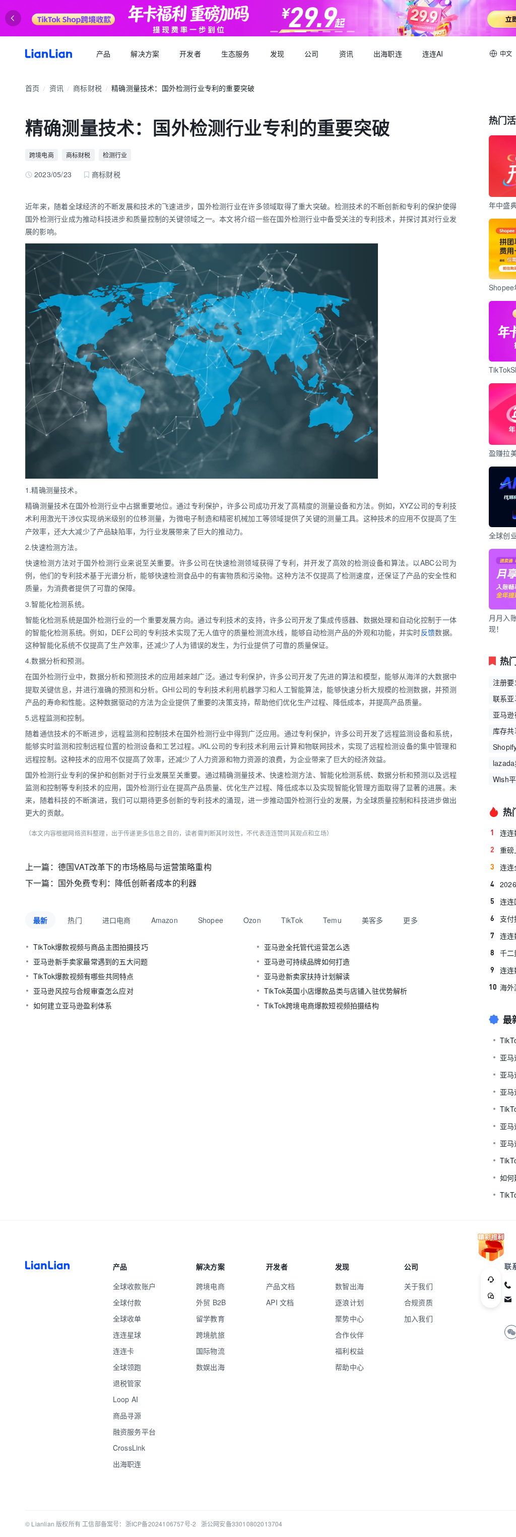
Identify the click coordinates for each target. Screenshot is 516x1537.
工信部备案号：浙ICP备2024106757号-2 (139, 1523)
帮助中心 (349, 1367)
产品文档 (280, 1286)
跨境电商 (41, 154)
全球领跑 (127, 1367)
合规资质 (418, 1302)
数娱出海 (210, 1367)
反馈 (428, 632)
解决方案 (145, 53)
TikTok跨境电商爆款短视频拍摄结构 (321, 1005)
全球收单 (127, 1318)
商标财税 (87, 88)
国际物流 (210, 1351)
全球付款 (127, 1302)
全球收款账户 (134, 1286)
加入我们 (418, 1318)
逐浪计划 (349, 1302)
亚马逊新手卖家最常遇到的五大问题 (90, 961)
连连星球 (127, 1334)
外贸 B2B (211, 1302)
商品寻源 (127, 1415)
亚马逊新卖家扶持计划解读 (307, 976)
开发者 (190, 53)
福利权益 (349, 1351)
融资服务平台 (134, 1431)
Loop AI (125, 1399)
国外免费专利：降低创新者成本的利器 (127, 883)
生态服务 (235, 53)
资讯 (346, 53)
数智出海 (349, 1286)
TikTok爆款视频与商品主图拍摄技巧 (90, 947)
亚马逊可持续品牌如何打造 (307, 961)
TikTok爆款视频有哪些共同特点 (83, 976)
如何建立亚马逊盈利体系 (72, 1005)
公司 (311, 53)
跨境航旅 (210, 1334)
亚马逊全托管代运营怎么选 (307, 947)
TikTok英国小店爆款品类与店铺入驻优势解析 (336, 991)
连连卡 (124, 1351)
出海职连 (387, 53)
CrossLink (129, 1448)
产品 (103, 53)
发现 (277, 53)
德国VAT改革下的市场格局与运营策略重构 (135, 867)
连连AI (432, 53)
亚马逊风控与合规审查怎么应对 (83, 991)
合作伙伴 (349, 1334)
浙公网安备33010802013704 (242, 1523)
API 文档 (280, 1302)
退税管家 (127, 1383)
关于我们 (418, 1286)
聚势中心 (349, 1318)
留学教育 (210, 1318)
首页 (48, 53)
